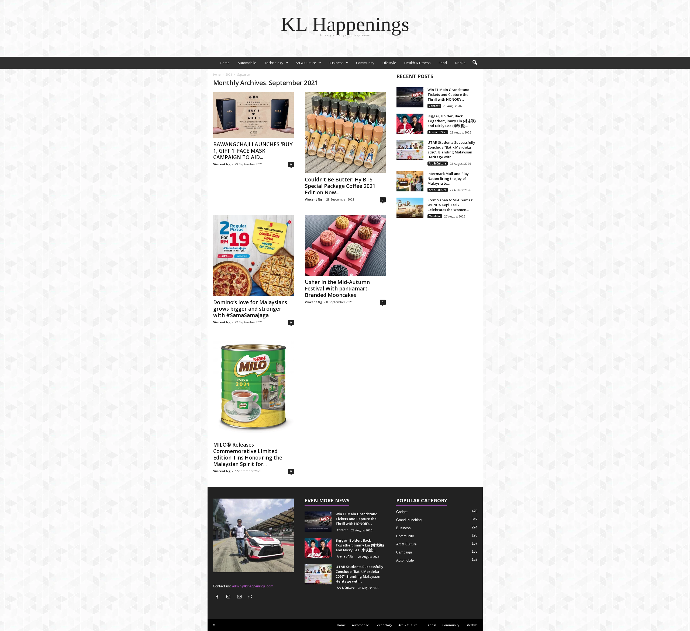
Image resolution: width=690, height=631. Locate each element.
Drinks (460, 62)
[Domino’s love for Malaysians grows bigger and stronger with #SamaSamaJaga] (253, 255)
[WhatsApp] (251, 597)
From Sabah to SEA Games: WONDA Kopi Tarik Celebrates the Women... (450, 205)
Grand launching (409, 520)
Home (225, 62)
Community (365, 62)
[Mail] (240, 597)
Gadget (402, 512)
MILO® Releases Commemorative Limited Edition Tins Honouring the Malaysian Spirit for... (247, 454)
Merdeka (435, 216)
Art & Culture (306, 62)
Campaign (404, 552)
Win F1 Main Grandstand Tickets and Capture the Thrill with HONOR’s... (448, 94)
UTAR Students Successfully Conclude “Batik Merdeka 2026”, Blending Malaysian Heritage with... (451, 149)
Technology (273, 62)
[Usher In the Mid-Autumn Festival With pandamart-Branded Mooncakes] (345, 245)
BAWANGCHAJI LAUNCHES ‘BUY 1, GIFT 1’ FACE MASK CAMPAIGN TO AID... (253, 151)
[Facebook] (218, 597)
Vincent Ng (221, 164)
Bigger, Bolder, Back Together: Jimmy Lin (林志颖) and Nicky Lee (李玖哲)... (451, 121)
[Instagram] (229, 597)
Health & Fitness (417, 62)
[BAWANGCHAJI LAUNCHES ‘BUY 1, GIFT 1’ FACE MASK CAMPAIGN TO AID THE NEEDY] (253, 115)
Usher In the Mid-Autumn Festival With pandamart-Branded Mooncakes (337, 289)
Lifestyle (389, 62)
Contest (434, 106)
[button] (475, 63)
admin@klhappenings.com (252, 586)
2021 (229, 74)
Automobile (247, 62)
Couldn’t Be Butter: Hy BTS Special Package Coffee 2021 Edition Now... (340, 186)
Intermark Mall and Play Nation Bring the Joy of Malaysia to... (448, 178)
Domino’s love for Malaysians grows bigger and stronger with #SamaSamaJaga (250, 309)
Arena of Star (438, 132)
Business (336, 62)
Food (443, 62)
